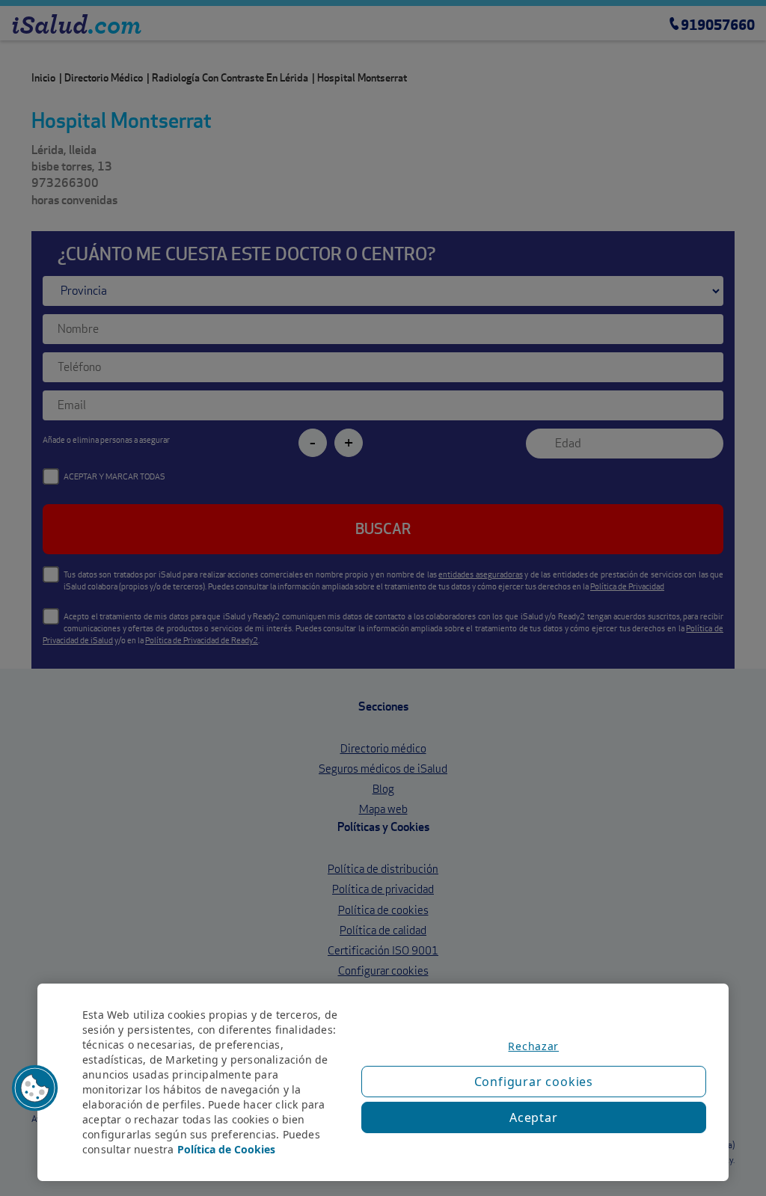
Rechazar (533, 1046)
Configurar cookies (533, 1081)
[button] (35, 1088)
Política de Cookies (226, 1149)
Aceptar (533, 1117)
